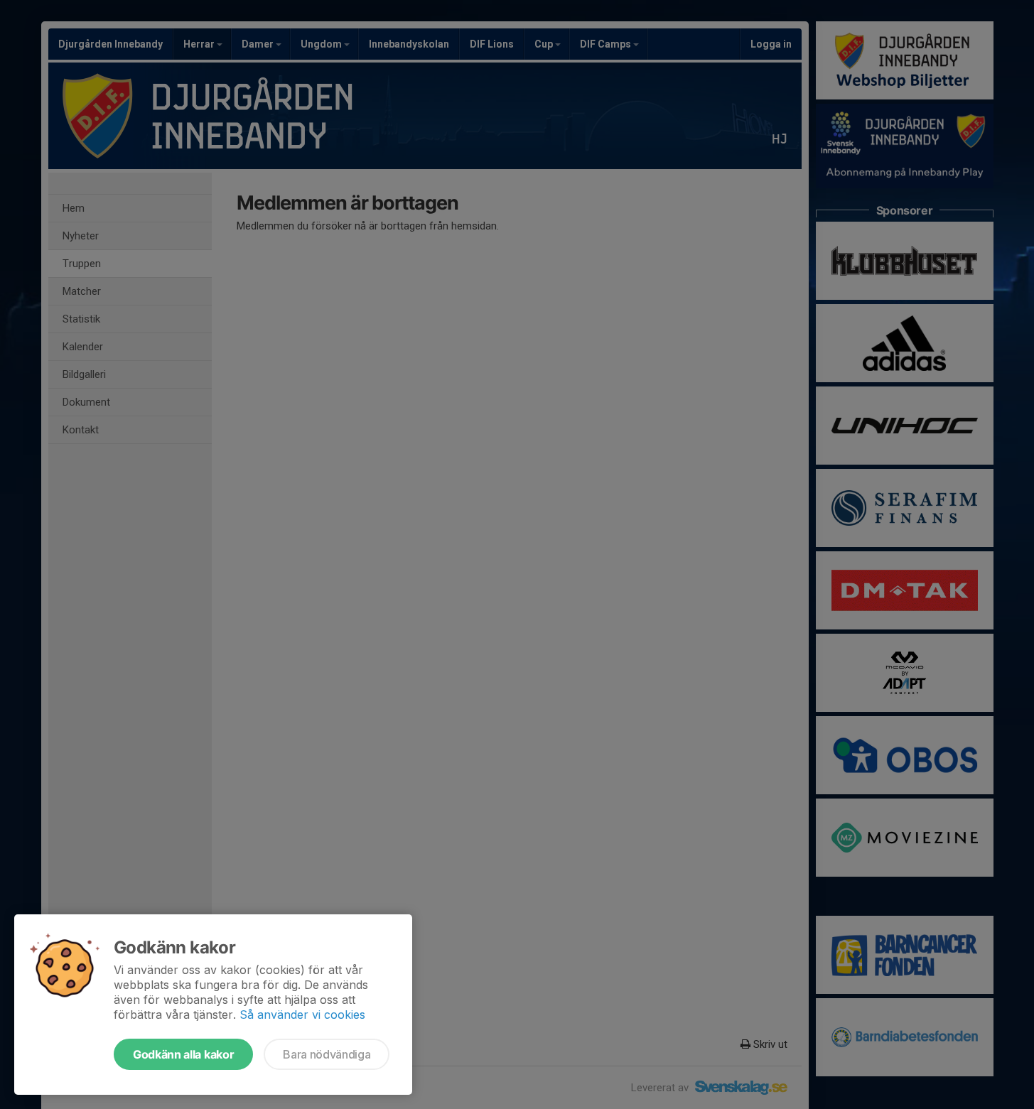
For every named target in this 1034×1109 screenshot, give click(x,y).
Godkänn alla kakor (183, 1054)
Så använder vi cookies (302, 1014)
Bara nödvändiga (326, 1054)
